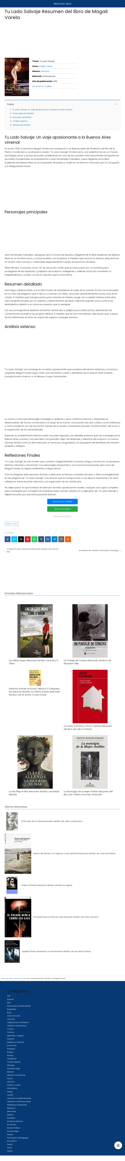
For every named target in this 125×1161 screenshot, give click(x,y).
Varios (10, 1151)
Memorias (11, 1111)
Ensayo (10, 1052)
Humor (10, 1078)
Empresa (11, 1049)
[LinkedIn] (48, 539)
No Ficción (11, 1124)
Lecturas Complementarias (19, 1098)
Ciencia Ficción (13, 1016)
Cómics (10, 1032)
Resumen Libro (62, 3)
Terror (9, 1147)
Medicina (11, 1108)
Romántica (12, 1141)
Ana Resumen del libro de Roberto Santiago (98, 550)
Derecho (11, 1039)
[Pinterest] (28, 539)
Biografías (11, 1009)
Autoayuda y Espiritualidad (19, 1006)
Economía (11, 1045)
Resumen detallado (22, 117)
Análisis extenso (20, 121)
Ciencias (11, 1019)
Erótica (10, 1055)
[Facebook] (7, 539)
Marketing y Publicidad (17, 1105)
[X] (21, 539)
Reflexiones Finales (21, 125)
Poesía (10, 1134)
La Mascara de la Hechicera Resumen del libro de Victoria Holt (32, 550)
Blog (9, 1012)
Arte (8, 1002)
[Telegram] (54, 539)
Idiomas (10, 1082)
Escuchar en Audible (42, 86)
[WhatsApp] (34, 539)
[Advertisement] (62, 38)
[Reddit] (68, 539)
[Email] (61, 539)
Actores (10, 999)
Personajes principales (23, 113)
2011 (8, 996)
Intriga (10, 1091)
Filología (11, 1065)
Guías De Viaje (13, 1068)
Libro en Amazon (62, 509)
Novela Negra (13, 1131)
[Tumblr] (41, 539)
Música (10, 1115)
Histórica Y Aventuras (16, 1075)
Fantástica (11, 1058)
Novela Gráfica (13, 1128)
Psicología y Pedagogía (17, 1138)
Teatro (10, 1144)
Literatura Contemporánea (19, 1101)
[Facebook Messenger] (14, 539)
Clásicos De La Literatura (18, 1022)
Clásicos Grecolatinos (16, 1025)
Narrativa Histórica (15, 1121)
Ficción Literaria (14, 1062)
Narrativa (45, 71)
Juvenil (10, 1095)
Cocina (10, 1029)
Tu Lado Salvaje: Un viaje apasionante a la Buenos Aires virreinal (42, 109)
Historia (10, 1072)
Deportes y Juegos (15, 1035)
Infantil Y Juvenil (13, 1085)
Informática (12, 1088)
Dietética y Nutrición (15, 1042)
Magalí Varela (45, 66)
